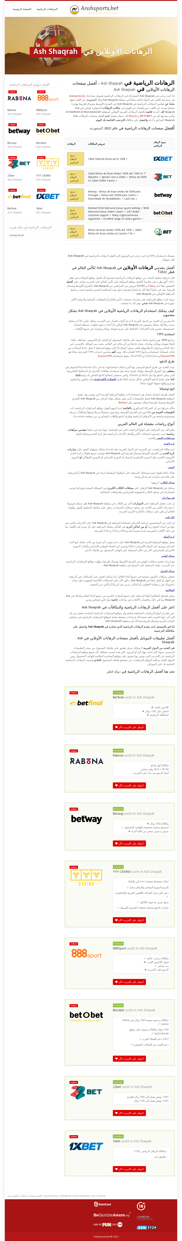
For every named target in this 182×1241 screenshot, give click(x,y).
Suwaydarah (16, 235)
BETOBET (146, 116)
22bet (151, 285)
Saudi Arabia (50, 1195)
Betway (133, 116)
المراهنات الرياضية (47, 9)
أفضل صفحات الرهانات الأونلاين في (24, 1195)
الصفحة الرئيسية (22, 9)
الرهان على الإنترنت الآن (131, 727)
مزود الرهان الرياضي (74, 159)
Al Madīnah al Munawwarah (75, 1195)
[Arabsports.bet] (95, 10)
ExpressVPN (167, 356)
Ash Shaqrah (145, 697)
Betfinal (123, 402)
